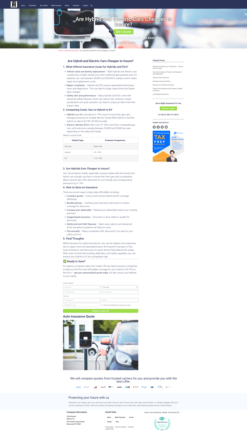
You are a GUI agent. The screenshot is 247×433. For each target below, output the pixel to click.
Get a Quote (44, 5)
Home (23, 5)
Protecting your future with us (89, 397)
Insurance (76, 5)
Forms (131, 417)
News (109, 417)
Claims (109, 422)
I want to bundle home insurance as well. (117, 305)
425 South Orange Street (76, 422)
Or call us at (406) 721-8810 (123, 43)
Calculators (32, 5)
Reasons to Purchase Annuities (163, 85)
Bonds (67, 5)
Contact (85, 5)
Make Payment (56, 5)
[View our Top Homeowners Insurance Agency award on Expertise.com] (162, 423)
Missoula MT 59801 (74, 424)
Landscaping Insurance (161, 94)
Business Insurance (71, 51)
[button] (91, 5)
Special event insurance (161, 78)
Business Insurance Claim (161, 81)
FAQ (117, 422)
